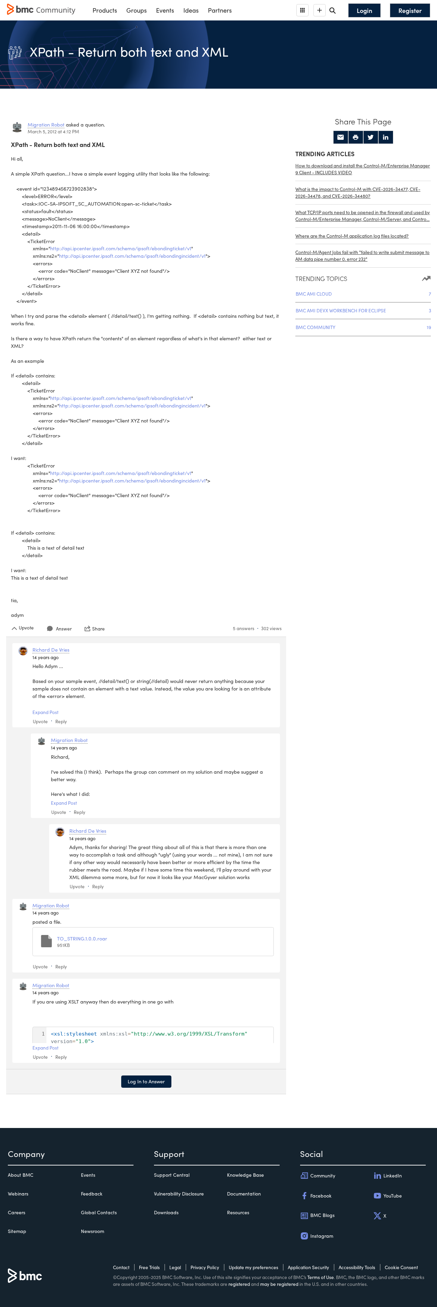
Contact (121, 1267)
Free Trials (149, 1267)
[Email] (341, 137)
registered (239, 1284)
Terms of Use (320, 1277)
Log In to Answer (146, 1081)
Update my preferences (253, 1267)
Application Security (308, 1267)
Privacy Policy (205, 1267)
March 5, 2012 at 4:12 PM (53, 131)
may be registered (279, 1284)
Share (98, 628)
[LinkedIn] (386, 137)
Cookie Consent (401, 1267)
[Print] (356, 137)
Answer (64, 628)
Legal (175, 1267)
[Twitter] (371, 137)
